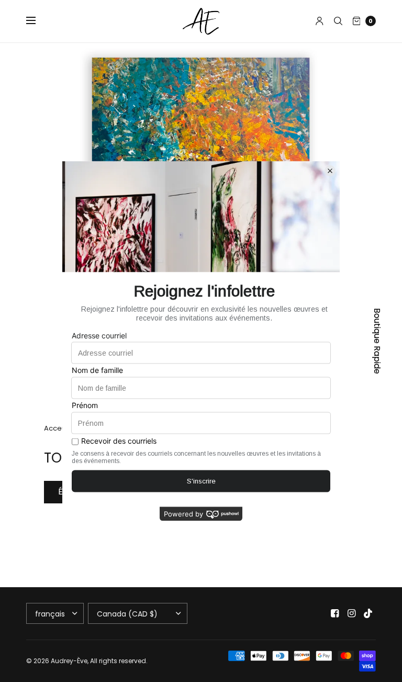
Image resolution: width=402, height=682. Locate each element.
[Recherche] (338, 21)
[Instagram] (351, 613)
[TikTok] (368, 613)
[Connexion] (319, 21)
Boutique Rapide (377, 341)
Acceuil (56, 428)
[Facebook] (335, 613)
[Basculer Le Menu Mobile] (37, 20)
